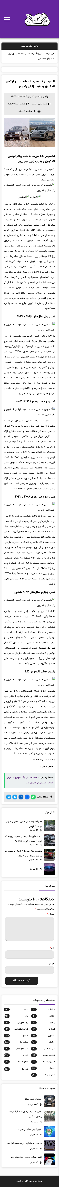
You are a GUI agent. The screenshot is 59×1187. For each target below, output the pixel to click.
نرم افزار (16, 1069)
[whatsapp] (33, 797)
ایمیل (51, 963)
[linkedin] (21, 797)
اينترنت (43, 1016)
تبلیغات (44, 1029)
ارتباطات (43, 1009)
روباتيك (43, 1042)
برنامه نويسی (17, 1022)
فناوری (16, 1055)
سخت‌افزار (16, 1042)
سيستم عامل (43, 1048)
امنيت (16, 1009)
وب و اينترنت (43, 1075)
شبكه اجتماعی (16, 1048)
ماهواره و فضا (16, 1061)
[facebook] (27, 797)
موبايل (43, 1068)
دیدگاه (50, 914)
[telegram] (14, 797)
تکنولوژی (43, 1035)
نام (52, 948)
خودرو (34, 104)
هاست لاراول (29, 1181)
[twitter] (8, 797)
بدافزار (44, 1022)
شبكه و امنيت (44, 1055)
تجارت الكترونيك (17, 1029)
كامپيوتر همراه (43, 1061)
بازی (16, 1016)
